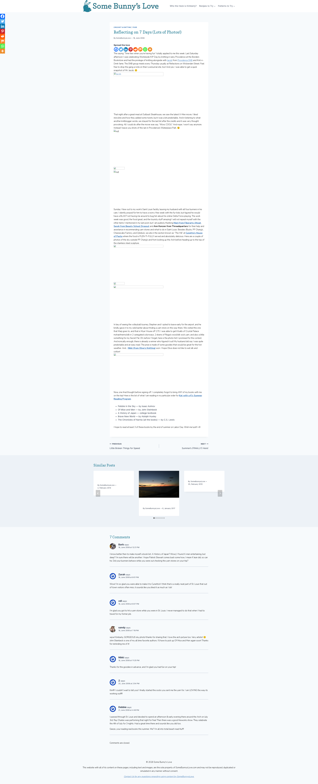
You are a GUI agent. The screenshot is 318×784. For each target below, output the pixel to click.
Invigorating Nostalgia (157, 503)
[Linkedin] (126, 49)
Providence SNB (185, 60)
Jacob (169, 60)
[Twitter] (121, 49)
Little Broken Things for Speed (125, 446)
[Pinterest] (130, 49)
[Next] (220, 493)
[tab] (154, 518)
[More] (150, 49)
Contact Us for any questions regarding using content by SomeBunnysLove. (159, 776)
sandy (121, 627)
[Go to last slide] (98, 493)
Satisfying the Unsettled (203, 476)
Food (135, 27)
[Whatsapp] (145, 49)
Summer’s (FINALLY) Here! (195, 446)
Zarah (121, 574)
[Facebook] (116, 49)
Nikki (121, 657)
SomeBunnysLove (123, 38)
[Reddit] (135, 49)
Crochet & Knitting (122, 27)
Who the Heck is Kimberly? (183, 6)
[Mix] (140, 49)
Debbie (122, 707)
